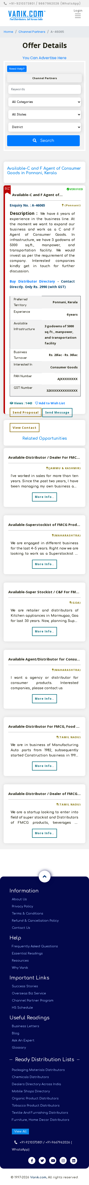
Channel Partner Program (32, 1000)
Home (8, 31)
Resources (20, 960)
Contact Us (21, 928)
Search (47, 141)
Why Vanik (20, 967)
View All (20, 1131)
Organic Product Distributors (35, 1098)
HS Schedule (22, 1007)
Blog (15, 1033)
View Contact (25, 427)
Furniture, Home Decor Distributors (40, 1120)
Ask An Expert (23, 1040)
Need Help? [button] (16, 69)
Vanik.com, (38, 1177)
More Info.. (44, 497)
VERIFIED (76, 189)
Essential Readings (27, 953)
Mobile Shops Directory (31, 1091)
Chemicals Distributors (30, 1077)
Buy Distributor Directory (33, 281)
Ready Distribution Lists (44, 1059)
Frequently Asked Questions (35, 946)
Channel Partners (32, 31)
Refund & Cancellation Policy (35, 920)
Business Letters (25, 1026)
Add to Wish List (51, 403)
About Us (19, 899)
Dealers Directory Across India (36, 1084)
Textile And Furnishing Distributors (40, 1112)
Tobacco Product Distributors (36, 1105)
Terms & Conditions (27, 913)
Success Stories (25, 986)
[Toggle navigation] (76, 15)
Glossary (19, 1047)
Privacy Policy (22, 906)
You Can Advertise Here (44, 58)
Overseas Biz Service (29, 993)
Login (78, 11)
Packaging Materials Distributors (38, 1070)
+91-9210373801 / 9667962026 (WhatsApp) (45, 3)
